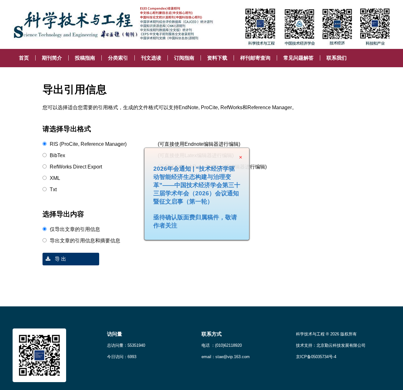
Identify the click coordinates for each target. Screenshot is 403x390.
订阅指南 (184, 58)
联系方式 (212, 334)
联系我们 (336, 58)
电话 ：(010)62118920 (222, 345)
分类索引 (118, 58)
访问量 (114, 334)
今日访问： (121, 356)
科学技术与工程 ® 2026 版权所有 (326, 334)
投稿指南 (85, 58)
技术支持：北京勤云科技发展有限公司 (331, 345)
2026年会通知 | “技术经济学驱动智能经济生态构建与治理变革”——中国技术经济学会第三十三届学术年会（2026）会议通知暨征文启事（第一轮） (203, 192)
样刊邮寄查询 (255, 58)
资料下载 (217, 58)
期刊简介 (52, 58)
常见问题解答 (298, 58)
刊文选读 (151, 58)
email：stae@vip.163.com (226, 356)
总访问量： (126, 345)
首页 (24, 58)
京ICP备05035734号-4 (316, 356)
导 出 (60, 259)
